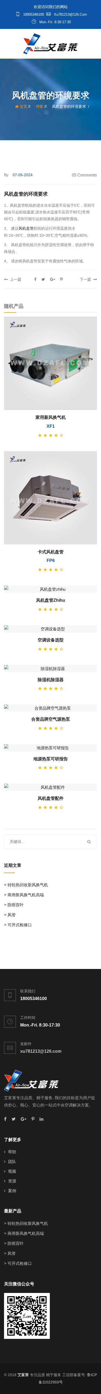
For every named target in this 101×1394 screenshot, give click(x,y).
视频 (12, 1171)
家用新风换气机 (51, 417)
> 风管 (10, 914)
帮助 (12, 1151)
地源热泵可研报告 (50, 759)
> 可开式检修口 (18, 924)
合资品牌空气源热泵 (50, 719)
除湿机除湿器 (51, 679)
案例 (12, 1190)
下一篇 (86, 279)
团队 (12, 1161)
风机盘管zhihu (50, 600)
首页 (23, 106)
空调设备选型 (51, 640)
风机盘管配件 (51, 798)
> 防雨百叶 (14, 904)
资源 (12, 1181)
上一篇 (14, 279)
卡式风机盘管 (51, 552)
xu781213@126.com (70, 14)
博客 (39, 106)
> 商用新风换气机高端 (24, 894)
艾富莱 (23, 1375)
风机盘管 (26, 228)
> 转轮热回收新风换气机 (26, 884)
